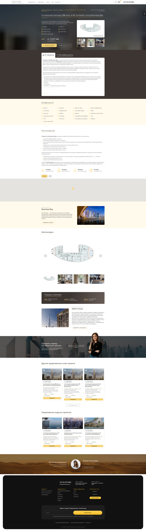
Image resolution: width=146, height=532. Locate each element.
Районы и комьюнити (47, 490)
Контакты (76, 496)
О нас (75, 490)
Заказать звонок (95, 497)
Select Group (46, 31)
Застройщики (45, 494)
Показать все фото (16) (98, 35)
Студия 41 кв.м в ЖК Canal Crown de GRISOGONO (73, 433)
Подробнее (52, 398)
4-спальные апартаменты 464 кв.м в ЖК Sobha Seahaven (51, 433)
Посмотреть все (73, 405)
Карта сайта (88, 522)
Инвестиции (41, 2)
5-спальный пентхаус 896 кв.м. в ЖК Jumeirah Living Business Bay (52, 384)
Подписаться (87, 512)
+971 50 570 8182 (128, 2)
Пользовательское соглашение (77, 522)
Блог (53, 2)
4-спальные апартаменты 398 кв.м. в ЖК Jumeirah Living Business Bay (72, 385)
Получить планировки (50, 45)
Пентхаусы (60, 496)
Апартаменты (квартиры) (64, 490)
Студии (59, 500)
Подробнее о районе (48, 222)
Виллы (59, 492)
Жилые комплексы (46, 492)
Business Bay (46, 29)
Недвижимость (32, 2)
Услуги (47, 2)
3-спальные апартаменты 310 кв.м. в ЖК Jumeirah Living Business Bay (93, 385)
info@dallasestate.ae (64, 484)
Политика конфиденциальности (62, 522)
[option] (73, 255)
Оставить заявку (88, 467)
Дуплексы (60, 498)
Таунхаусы (60, 494)
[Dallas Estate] (8, 2)
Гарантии (76, 494)
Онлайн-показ (62, 45)
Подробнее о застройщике (79, 327)
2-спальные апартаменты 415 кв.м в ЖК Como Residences (93, 433)
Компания (57, 2)
